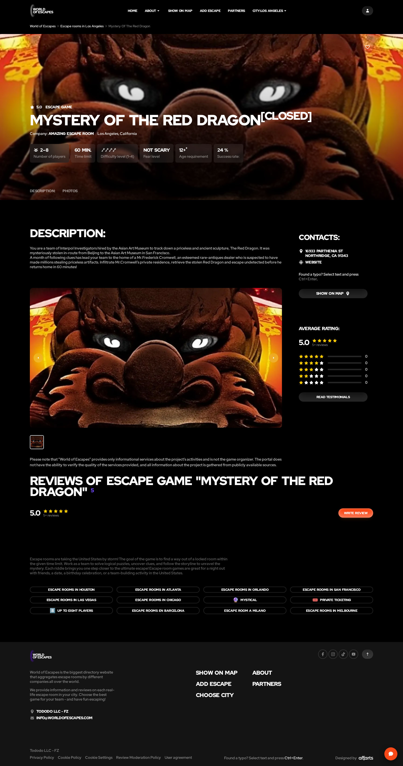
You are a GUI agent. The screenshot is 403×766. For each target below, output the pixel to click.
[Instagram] (333, 654)
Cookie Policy (69, 757)
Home (132, 11)
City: (268, 11)
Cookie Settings (98, 757)
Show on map (180, 11)
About (150, 11)
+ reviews (320, 345)
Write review (356, 513)
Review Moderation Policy (138, 757)
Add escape (210, 11)
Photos (70, 191)
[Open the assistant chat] (390, 753)
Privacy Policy (42, 757)
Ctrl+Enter (308, 279)
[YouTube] (353, 654)
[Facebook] (322, 654)
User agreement (178, 757)
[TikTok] (343, 654)
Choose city (215, 695)
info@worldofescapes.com (64, 718)
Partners (236, 11)
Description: (42, 191)
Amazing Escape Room (71, 133)
